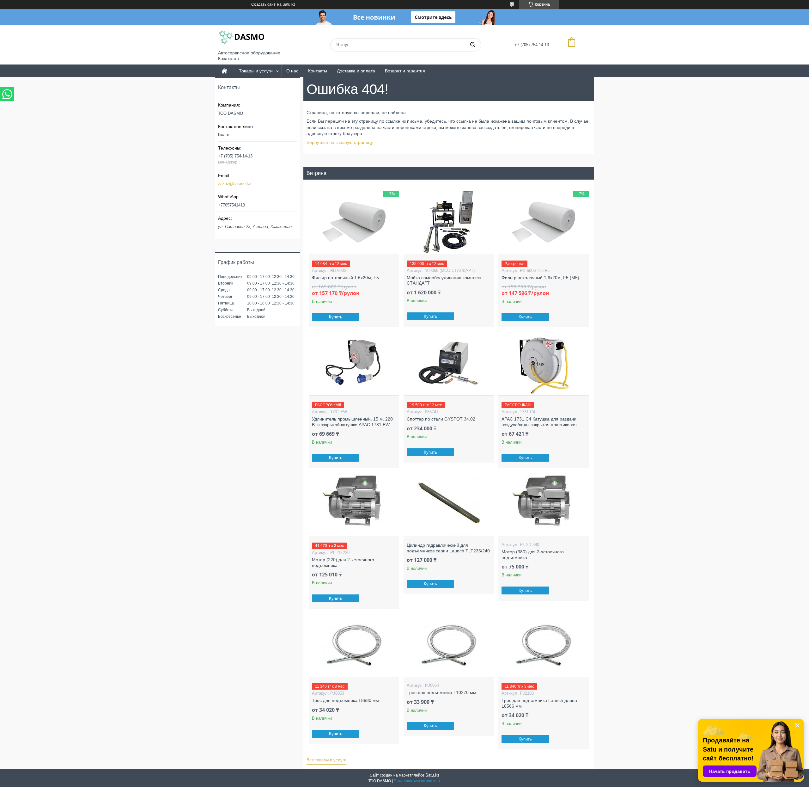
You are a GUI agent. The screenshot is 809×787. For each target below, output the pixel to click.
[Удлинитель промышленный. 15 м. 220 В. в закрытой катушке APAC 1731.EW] (354, 363)
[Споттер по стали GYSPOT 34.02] (449, 363)
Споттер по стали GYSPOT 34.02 (441, 418)
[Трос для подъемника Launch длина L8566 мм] (543, 645)
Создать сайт (263, 4)
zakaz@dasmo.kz (234, 183)
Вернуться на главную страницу (340, 142)
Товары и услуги (256, 70)
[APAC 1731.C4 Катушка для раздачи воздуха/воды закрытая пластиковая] (543, 363)
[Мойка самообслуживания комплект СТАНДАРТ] (449, 222)
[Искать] (472, 44)
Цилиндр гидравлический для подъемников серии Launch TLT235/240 (448, 548)
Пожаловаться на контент (417, 781)
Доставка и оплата (356, 70)
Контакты (317, 70)
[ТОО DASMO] (241, 37)
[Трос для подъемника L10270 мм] (449, 645)
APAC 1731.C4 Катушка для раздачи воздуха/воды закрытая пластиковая (539, 421)
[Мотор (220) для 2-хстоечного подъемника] (354, 504)
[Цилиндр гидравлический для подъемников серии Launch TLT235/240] (449, 504)
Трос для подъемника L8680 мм (345, 700)
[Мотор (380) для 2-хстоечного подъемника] (543, 504)
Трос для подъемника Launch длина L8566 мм (539, 703)
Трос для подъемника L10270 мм (441, 692)
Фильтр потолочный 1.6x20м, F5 (345, 277)
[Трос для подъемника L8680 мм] (354, 645)
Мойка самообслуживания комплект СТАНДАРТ (444, 280)
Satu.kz (432, 775)
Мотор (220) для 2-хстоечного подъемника (343, 562)
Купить (335, 317)
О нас (292, 70)
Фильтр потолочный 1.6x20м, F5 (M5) (540, 277)
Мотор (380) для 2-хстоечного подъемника (533, 554)
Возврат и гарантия (405, 70)
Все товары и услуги (326, 760)
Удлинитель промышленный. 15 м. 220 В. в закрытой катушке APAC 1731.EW (352, 421)
